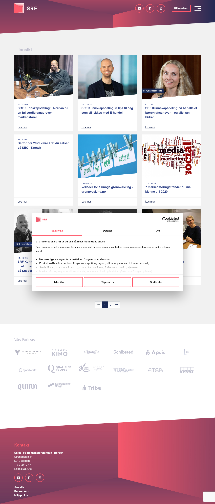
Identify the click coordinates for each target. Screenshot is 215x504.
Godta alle (156, 282)
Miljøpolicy (21, 495)
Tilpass (105, 282)
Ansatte (19, 487)
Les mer (22, 127)
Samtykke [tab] (57, 230)
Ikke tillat (59, 282)
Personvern (21, 491)
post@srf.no (24, 469)
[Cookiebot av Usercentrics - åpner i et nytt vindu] (164, 219)
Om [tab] (158, 230)
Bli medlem (181, 8)
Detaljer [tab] (107, 230)
